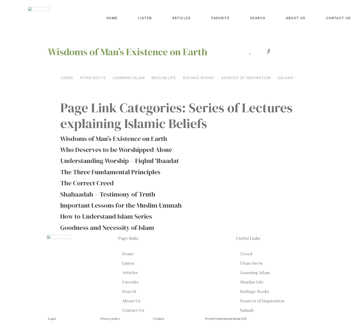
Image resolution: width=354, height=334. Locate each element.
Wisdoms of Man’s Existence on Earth (113, 138)
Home (112, 18)
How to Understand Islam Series (106, 216)
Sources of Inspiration (262, 301)
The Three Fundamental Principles (110, 172)
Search (258, 18)
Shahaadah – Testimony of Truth (107, 194)
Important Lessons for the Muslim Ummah (121, 205)
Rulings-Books (254, 292)
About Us (295, 18)
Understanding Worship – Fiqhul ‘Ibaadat (119, 160)
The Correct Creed (87, 183)
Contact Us (338, 18)
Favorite (220, 18)
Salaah (247, 310)
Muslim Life (251, 282)
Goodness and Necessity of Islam (107, 227)
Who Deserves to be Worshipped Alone (116, 149)
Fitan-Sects (251, 263)
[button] (67, 78)
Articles (181, 18)
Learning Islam (255, 273)
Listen (145, 18)
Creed (246, 254)
